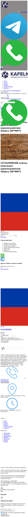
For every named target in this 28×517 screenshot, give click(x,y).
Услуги (5, 422)
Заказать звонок (5, 98)
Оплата (6, 423)
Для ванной (7, 433)
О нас (5, 421)
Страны (6, 441)
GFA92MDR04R (6, 329)
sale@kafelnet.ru (16, 90)
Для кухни (6, 434)
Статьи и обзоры (8, 426)
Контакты (6, 428)
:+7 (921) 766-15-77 (7, 90)
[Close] (2, 488)
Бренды (6, 440)
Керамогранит (7, 436)
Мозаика (6, 437)
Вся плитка (7, 438)
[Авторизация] (1, 107)
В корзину (3, 237)
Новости (6, 425)
